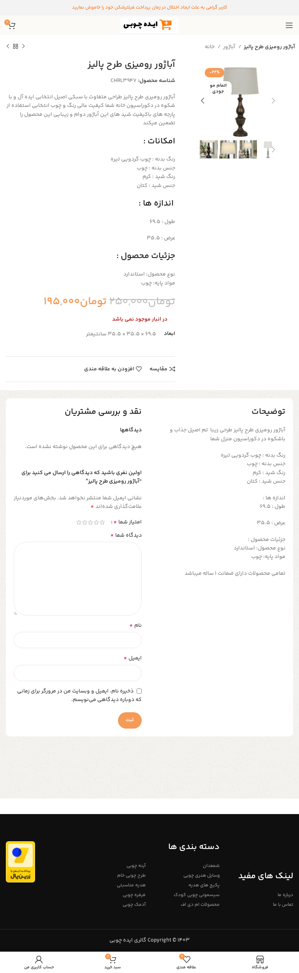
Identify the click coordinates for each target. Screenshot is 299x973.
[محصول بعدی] (8, 47)
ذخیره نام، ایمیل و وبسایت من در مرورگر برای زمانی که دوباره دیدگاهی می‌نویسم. (79, 695)
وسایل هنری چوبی (201, 875)
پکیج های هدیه (203, 885)
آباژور (229, 47)
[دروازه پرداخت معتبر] (20, 862)
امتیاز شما (127, 522)
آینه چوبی (136, 866)
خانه (210, 47)
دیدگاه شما (126, 535)
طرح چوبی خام (131, 875)
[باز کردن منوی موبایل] (289, 25)
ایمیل (132, 658)
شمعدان (211, 866)
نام (135, 625)
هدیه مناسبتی (131, 885)
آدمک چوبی (134, 904)
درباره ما (285, 895)
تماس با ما (283, 904)
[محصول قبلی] (23, 47)
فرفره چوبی (134, 895)
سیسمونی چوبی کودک (196, 895)
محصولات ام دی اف (200, 904)
